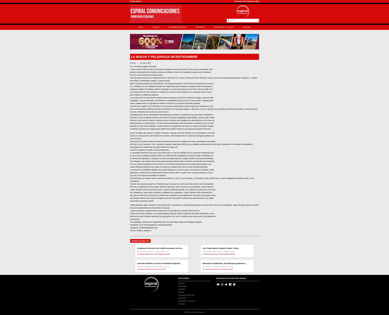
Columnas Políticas (177, 27)
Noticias (247, 27)
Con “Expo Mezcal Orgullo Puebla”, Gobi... (221, 248)
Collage (181, 283)
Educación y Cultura (224, 27)
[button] (194, 41)
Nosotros (182, 286)
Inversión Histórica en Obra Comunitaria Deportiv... (159, 263)
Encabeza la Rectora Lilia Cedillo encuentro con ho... (160, 248)
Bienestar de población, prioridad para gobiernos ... (225, 263)
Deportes (200, 27)
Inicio (140, 27)
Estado (155, 27)
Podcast (181, 289)
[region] (194, 41)
